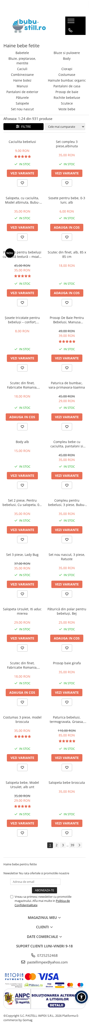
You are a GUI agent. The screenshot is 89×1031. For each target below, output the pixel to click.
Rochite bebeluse (67, 97)
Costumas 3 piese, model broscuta (22, 719)
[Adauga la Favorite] (22, 183)
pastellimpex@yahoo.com (47, 962)
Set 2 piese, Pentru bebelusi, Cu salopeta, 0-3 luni (22, 502)
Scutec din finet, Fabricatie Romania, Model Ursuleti (22, 385)
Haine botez (22, 80)
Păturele (22, 97)
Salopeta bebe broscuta (67, 782)
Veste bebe (66, 109)
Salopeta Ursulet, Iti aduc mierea (22, 611)
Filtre (25, 126)
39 (72, 845)
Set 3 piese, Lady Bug (22, 554)
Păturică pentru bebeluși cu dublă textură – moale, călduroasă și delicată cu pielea (22, 254)
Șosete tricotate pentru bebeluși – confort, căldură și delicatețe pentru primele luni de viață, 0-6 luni (22, 319)
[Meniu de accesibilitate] (81, 997)
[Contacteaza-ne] (70, 30)
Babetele (22, 53)
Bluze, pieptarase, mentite (22, 60)
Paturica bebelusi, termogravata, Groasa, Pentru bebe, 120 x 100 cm (66, 719)
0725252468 (47, 955)
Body (67, 58)
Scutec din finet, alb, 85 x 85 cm (67, 254)
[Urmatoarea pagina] (79, 845)
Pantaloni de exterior (22, 92)
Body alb (22, 442)
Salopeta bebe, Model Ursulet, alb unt (22, 784)
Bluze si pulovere (67, 53)
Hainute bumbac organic (67, 80)
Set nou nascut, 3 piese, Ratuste (67, 556)
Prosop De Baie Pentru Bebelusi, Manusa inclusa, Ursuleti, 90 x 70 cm (67, 319)
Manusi (22, 86)
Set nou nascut (22, 109)
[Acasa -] (31, 26)
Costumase (66, 74)
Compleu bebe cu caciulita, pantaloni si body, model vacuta (66, 444)
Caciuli (22, 69)
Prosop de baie (66, 92)
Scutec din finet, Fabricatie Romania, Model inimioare (22, 665)
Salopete (22, 103)
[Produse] (72, 22)
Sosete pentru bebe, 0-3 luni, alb (66, 200)
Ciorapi (66, 69)
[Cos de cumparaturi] (70, 39)
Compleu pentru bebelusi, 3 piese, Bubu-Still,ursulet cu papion (66, 502)
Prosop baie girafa (67, 663)
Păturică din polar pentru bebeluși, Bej (66, 611)
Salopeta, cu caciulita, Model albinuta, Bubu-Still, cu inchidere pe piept (22, 200)
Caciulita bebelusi (22, 141)
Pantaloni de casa (66, 86)
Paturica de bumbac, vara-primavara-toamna (67, 385)
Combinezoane (22, 74)
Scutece (67, 103)
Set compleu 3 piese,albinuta (67, 143)
